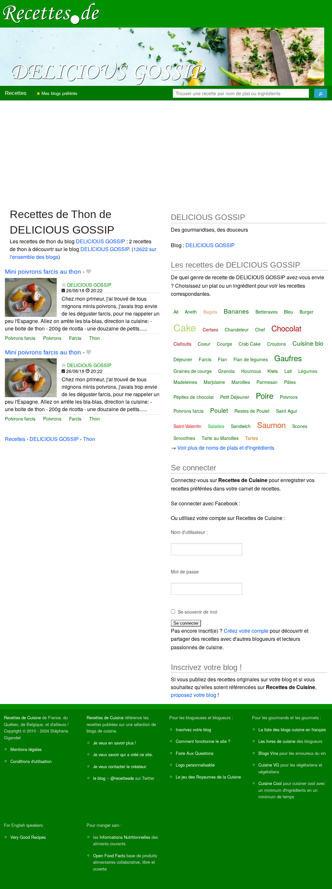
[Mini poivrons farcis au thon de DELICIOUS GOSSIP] (31, 296)
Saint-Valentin (187, 426)
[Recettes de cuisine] (51, 13)
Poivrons (52, 337)
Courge (224, 344)
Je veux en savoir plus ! (114, 743)
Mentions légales (26, 749)
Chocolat (286, 328)
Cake (184, 327)
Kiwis (272, 371)
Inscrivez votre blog (193, 729)
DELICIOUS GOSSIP (100, 241)
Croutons (276, 344)
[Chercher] (320, 93)
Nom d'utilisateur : (189, 532)
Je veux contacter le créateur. (120, 766)
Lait (288, 371)
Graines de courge (192, 371)
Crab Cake (250, 344)
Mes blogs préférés (58, 93)
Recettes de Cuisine (22, 717)
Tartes (251, 438)
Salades (216, 426)
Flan (222, 359)
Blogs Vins (268, 753)
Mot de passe (185, 571)
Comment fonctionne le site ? (203, 741)
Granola (226, 371)
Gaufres (288, 358)
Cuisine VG (268, 765)
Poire (264, 395)
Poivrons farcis (20, 337)
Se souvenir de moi (197, 611)
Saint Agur (286, 411)
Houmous (251, 371)
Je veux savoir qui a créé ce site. (123, 754)
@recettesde (122, 778)
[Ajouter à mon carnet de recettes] (88, 271)
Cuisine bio (308, 343)
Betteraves (266, 311)
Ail (175, 311)
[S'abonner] (64, 284)
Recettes (16, 93)
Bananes (236, 310)
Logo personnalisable (195, 765)
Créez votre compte (246, 630)
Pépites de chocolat (193, 397)
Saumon (271, 424)
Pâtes (290, 382)
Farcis (75, 337)
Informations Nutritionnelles (125, 837)
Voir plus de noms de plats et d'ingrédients (225, 447)
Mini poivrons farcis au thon (43, 271)
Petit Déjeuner (234, 397)
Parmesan (267, 382)
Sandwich (241, 426)
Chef (260, 329)
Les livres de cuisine (276, 741)
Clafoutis (182, 344)
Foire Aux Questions (194, 753)
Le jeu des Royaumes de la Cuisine (208, 777)
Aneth (191, 311)
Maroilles (240, 382)
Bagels (210, 311)
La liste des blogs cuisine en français (292, 729)
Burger (307, 311)
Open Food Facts (109, 855)
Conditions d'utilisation (31, 761)
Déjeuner (182, 359)
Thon (94, 337)
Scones (299, 426)
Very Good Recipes (28, 837)
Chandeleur (237, 329)
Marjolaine (214, 382)
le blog (99, 778)
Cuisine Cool (270, 783)
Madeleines (185, 382)
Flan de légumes (250, 359)
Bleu (288, 311)
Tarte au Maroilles (220, 438)
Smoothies (184, 438)
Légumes (307, 371)
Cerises (210, 329)
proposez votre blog (193, 694)
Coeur (204, 344)
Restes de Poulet (251, 411)
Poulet (219, 410)
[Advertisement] (166, 151)
